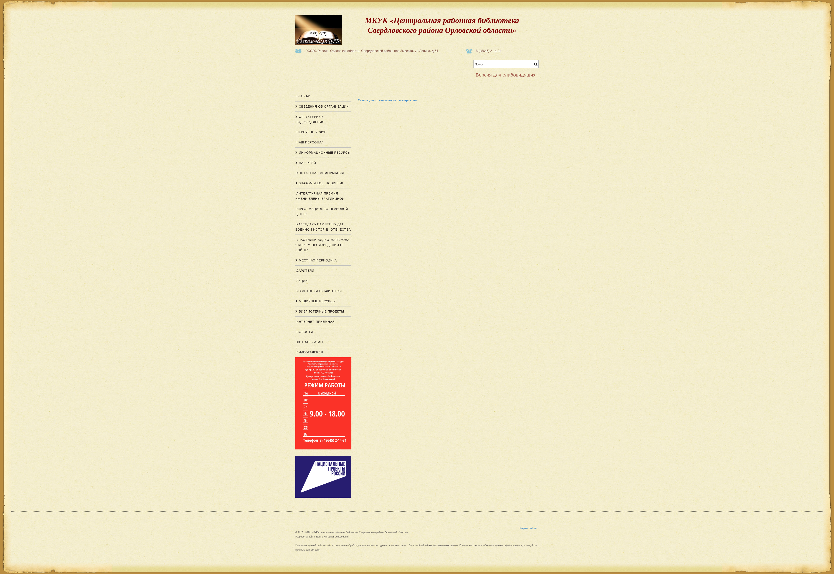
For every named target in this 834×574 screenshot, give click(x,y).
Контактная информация (319, 173)
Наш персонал (309, 142)
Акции (301, 281)
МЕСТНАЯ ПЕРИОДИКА (317, 260)
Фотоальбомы (309, 342)
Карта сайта (528, 528)
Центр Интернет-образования (332, 536)
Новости (304, 332)
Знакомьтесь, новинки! (320, 183)
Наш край (307, 163)
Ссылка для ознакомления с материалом (387, 100)
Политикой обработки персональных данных (433, 545)
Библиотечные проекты (321, 311)
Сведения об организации (323, 106)
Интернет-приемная (315, 321)
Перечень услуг (310, 132)
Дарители (304, 270)
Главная (303, 96)
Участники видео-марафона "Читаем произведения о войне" (322, 245)
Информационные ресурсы (324, 152)
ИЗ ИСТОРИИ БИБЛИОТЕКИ (318, 291)
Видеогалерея (309, 352)
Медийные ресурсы (317, 301)
